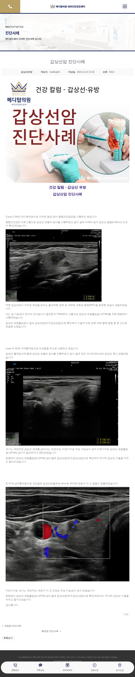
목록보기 (8, 638)
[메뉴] (124, 7)
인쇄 (126, 614)
